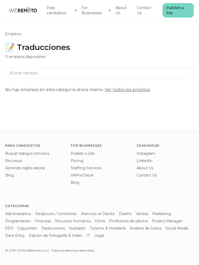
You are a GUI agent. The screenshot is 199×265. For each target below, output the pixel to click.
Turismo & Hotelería (108, 228)
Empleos (13, 34)
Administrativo (18, 213)
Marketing (161, 213)
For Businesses (96, 10)
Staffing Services (86, 168)
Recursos (13, 160)
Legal (99, 235)
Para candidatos (62, 10)
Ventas (142, 213)
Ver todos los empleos (127, 89)
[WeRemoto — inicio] (22, 10)
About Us (121, 10)
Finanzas (43, 221)
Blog (9, 175)
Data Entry (15, 235)
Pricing (77, 160)
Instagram (146, 153)
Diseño (125, 213)
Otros (100, 221)
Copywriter (27, 228)
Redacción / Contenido (56, 213)
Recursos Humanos (73, 221)
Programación (18, 221)
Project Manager (167, 221)
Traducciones (53, 228)
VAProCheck (82, 175)
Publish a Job (175, 10)
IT (88, 235)
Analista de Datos (145, 228)
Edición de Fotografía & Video (55, 235)
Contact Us (144, 10)
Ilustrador (77, 228)
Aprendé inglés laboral (25, 168)
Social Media (177, 228)
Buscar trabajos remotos (27, 153)
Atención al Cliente (98, 213)
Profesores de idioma (128, 221)
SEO (9, 228)
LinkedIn (144, 160)
